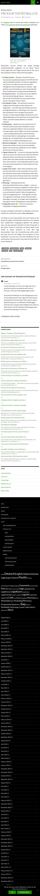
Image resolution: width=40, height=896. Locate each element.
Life (7, 598)
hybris (10, 589)
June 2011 (4, 856)
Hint (6, 589)
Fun (3, 588)
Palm (12, 601)
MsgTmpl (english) (10, 561)
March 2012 (4, 828)
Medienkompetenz (21, 598)
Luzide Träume (7, 547)
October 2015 (5, 709)
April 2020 (4, 631)
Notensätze (4, 514)
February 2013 (5, 800)
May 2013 (4, 793)
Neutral (15, 578)
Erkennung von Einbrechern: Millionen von (14, 368)
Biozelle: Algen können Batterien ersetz (12, 417)
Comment (5, 248)
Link (22, 248)
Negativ (9, 578)
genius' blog (5, 2)
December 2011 (6, 839)
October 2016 (5, 681)
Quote (14, 604)
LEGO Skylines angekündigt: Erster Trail (13, 340)
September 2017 (6, 670)
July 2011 (4, 853)
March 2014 (4, 758)
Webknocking (7, 551)
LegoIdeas (19, 595)
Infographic (14, 248)
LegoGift (14, 595)
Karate (14, 589)
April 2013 (4, 797)
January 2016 (5, 702)
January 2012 (5, 835)
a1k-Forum (4, 476)
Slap (23, 604)
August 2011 (5, 849)
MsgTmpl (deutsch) (11, 558)
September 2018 (6, 656)
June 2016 (4, 684)
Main (6, 532)
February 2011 (5, 870)
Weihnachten (4, 610)
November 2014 (6, 730)
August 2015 (5, 712)
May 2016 (4, 688)
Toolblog (6, 22)
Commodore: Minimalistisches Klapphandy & (14, 444)
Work (10, 609)
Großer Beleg (9, 536)
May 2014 (4, 751)
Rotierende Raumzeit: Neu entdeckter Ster (13, 354)
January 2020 (5, 642)
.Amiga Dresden (6, 473)
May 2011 (4, 860)
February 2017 (5, 674)
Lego (2, 504)
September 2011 (6, 846)
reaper (6, 281)
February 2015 (5, 719)
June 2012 (4, 818)
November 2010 (6, 881)
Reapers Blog (5, 491)
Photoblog (18, 601)
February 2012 (5, 832)
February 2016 (5, 698)
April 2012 (4, 825)
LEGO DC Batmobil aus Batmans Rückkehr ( (14, 381)
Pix (11, 250)
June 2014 (4, 747)
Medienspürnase (6, 484)
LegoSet (26, 594)
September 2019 (6, 649)
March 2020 (4, 635)
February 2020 (5, 638)
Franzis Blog (4, 480)
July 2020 (4, 621)
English (19, 573)
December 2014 (6, 726)
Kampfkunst (5, 507)
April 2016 (4, 691)
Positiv (9, 10)
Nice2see (5, 250)
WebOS (5, 554)
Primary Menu (37, 2)
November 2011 (6, 842)
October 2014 (5, 733)
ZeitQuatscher (9, 565)
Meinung (28, 248)
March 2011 (4, 867)
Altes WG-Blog (9, 543)
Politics (29, 601)
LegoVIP (3, 598)
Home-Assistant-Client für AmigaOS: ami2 (14, 395)
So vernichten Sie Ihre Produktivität (18, 25)
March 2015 (4, 716)
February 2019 (5, 653)
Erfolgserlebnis (5, 267)
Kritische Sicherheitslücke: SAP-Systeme (13, 388)
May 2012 (4, 821)
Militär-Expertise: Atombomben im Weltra (14, 361)
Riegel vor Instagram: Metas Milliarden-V (13, 333)
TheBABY (22, 607)
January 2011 (5, 874)
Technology (14, 607)
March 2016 (4, 695)
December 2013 (6, 769)
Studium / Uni (7, 529)
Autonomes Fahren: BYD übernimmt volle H (14, 456)
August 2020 (5, 617)
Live (15, 598)
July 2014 (4, 744)
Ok (12, 892)
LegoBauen (16, 591)
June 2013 (4, 790)
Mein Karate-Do (6, 487)
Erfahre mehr (24, 892)
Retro (18, 604)
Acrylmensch (5, 586)
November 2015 (6, 705)
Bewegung (16, 586)
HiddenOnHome (30, 574)
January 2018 (5, 663)
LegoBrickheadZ (6, 595)
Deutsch (3, 10)
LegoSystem (33, 595)
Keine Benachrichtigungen (9, 424)
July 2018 (4, 660)
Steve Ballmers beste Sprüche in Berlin (12, 260)
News (36, 598)
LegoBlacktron (26, 592)
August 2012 (5, 811)
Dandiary (31, 586)
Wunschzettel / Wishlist (8, 518)
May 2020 (4, 628)
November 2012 (6, 807)
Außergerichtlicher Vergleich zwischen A (13, 400)
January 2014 (5, 765)
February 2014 (5, 762)
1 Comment (27, 17)
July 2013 (4, 786)
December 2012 (6, 804)
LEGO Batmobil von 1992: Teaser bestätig (13, 410)
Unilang (29, 578)
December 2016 (6, 677)
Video (27, 607)
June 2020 (4, 624)
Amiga (3, 511)
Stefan (19, 17)
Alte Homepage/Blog (9, 525)
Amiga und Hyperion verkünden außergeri (13, 405)
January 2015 (5, 723)
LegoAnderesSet (29, 589)
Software (28, 604)
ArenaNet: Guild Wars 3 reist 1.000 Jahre (13, 449)
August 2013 (5, 783)
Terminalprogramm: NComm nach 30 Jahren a (15, 431)
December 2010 (6, 878)
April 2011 (4, 863)
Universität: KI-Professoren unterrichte (13, 347)
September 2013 (6, 779)
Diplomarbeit (9, 540)
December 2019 (6, 646)
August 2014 (5, 740)
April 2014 (4, 754)
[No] (38, 890)
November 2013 (6, 772)
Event (36, 586)
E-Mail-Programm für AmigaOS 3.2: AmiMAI (14, 375)
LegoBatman (6, 592)
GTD (35, 171)
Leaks (17, 589)
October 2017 (5, 667)
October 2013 (5, 776)
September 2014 (6, 737)
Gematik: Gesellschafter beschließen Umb (13, 437)
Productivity (18, 250)
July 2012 (4, 814)
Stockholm (5, 607)
